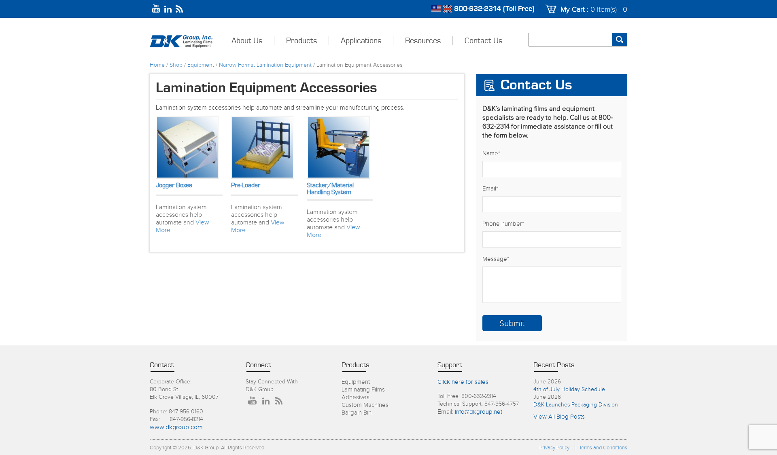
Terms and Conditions (603, 447)
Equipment (200, 65)
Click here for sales (462, 382)
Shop (176, 65)
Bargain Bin (357, 412)
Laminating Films (363, 389)
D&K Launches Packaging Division (575, 405)
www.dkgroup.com (176, 427)
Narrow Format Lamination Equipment (265, 65)
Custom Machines (365, 405)
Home (157, 65)
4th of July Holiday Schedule (569, 389)
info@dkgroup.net (478, 411)
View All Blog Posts (559, 416)
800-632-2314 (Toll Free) (494, 9)
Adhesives (355, 397)
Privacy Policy (554, 447)
